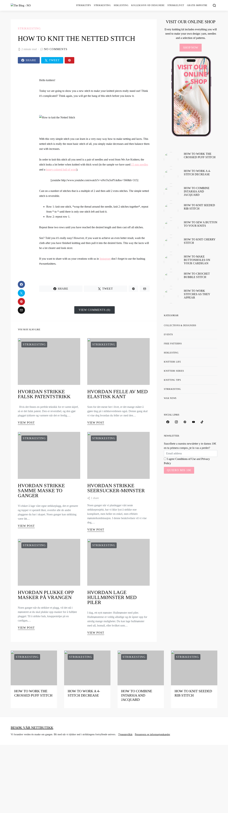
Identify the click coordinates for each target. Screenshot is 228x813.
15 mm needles (139, 164)
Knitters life (172, 362)
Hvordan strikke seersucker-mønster (116, 488)
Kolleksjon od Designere (147, 5)
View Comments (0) (94, 309)
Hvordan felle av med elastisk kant (117, 394)
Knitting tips (172, 380)
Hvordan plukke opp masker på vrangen (46, 595)
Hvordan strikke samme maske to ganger (41, 490)
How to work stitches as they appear (197, 294)
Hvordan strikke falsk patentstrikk (44, 394)
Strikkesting (102, 5)
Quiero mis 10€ (179, 470)
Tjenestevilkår (125, 734)
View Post (26, 422)
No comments (55, 49)
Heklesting (121, 5)
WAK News (170, 398)
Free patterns (173, 343)
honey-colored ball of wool (61, 169)
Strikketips (83, 5)
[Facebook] (168, 421)
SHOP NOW (190, 47)
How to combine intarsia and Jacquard (196, 191)
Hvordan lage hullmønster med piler (112, 597)
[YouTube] (193, 421)
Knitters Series (174, 371)
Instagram (105, 258)
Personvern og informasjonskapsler (152, 734)
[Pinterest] (185, 421)
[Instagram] (176, 421)
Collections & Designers (180, 325)
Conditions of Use (185, 458)
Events (168, 334)
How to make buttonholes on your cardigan (197, 260)
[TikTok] (202, 421)
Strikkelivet (175, 5)
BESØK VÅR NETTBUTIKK (32, 728)
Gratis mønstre (197, 5)
